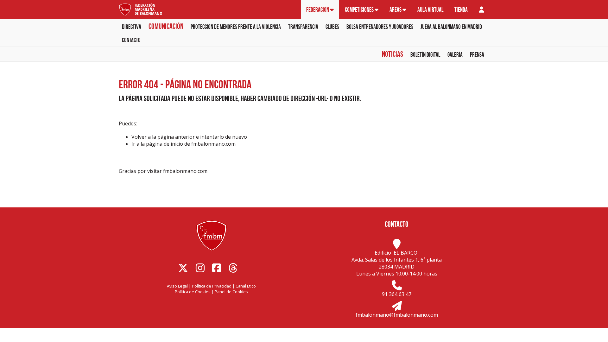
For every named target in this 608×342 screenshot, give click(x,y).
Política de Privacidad (211, 286)
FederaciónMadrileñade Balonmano (148, 9)
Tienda (461, 9)
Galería (455, 54)
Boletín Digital (425, 54)
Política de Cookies (193, 291)
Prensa (477, 54)
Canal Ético (246, 286)
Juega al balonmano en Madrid (451, 26)
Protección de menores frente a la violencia (236, 26)
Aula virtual (430, 9)
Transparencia (303, 26)
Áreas (396, 9)
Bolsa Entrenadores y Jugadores (379, 26)
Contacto (131, 40)
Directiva (131, 26)
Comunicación (166, 26)
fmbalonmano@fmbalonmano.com (397, 314)
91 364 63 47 (396, 294)
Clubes (332, 26)
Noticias (392, 54)
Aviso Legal (177, 286)
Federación (318, 9)
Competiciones (360, 9)
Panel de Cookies (231, 291)
